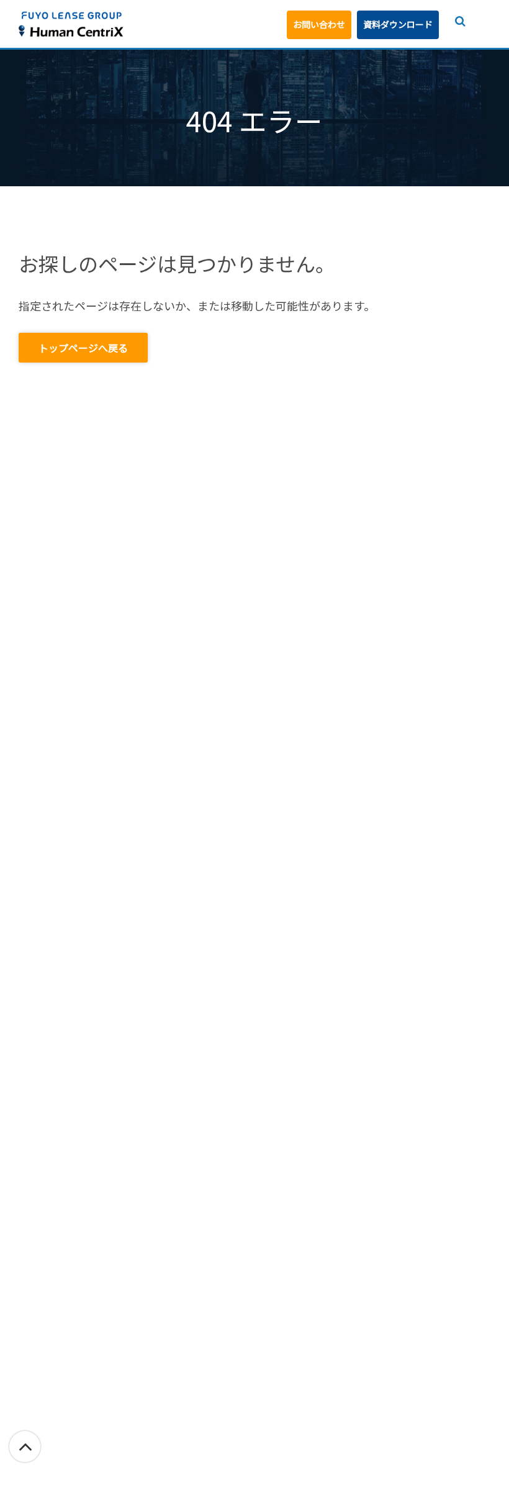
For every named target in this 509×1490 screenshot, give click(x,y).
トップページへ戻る (83, 347)
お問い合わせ (319, 24)
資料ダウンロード (398, 24)
